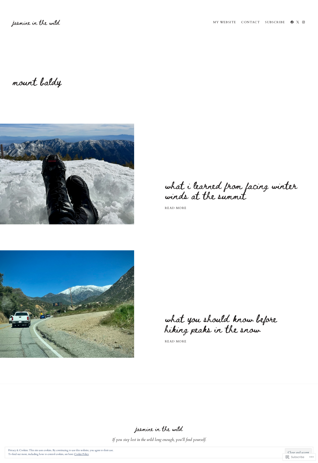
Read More (176, 208)
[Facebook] (292, 22)
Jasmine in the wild (36, 22)
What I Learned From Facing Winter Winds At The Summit (231, 190)
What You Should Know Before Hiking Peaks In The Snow (221, 323)
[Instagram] (303, 22)
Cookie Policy (81, 454)
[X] (297, 22)
